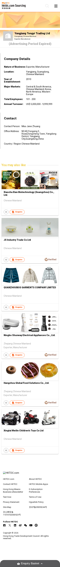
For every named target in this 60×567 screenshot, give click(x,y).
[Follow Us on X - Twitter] (9, 525)
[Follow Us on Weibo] (20, 525)
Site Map (7, 507)
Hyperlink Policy (36, 502)
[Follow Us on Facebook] (4, 525)
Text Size (7, 497)
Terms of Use (35, 497)
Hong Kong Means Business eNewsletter (13, 490)
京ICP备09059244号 (38, 507)
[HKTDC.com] (30, 474)
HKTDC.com (8, 479)
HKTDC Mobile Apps (38, 484)
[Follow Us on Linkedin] (15, 525)
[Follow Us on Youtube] (30, 525)
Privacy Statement (11, 502)
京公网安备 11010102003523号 (12, 513)
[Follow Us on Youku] (36, 525)
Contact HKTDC (10, 484)
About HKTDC (35, 479)
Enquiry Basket (30, 563)
